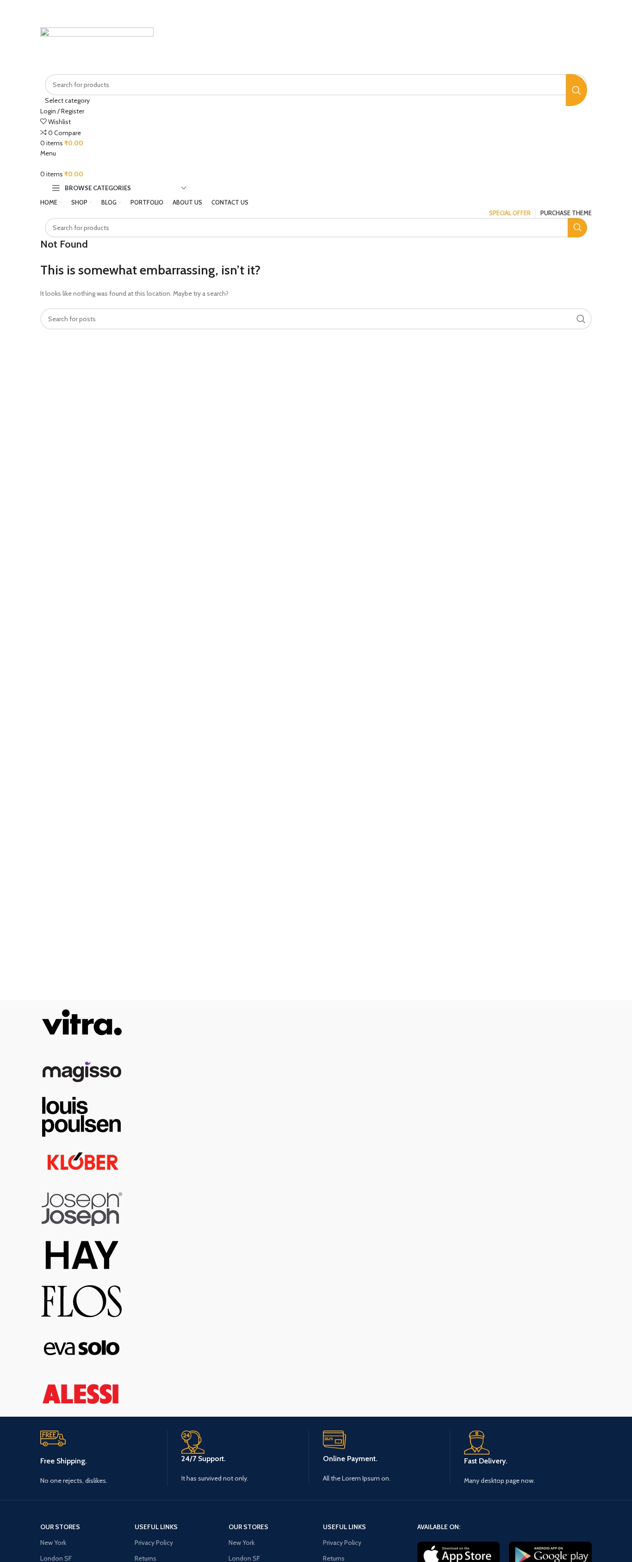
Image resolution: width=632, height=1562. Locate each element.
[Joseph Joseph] (82, 1207)
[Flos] (82, 1300)
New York (53, 1542)
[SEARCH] (576, 90)
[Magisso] (82, 1068)
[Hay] (82, 1254)
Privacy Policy (154, 1542)
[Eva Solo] (82, 1346)
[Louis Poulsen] (82, 1115)
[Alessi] (82, 1392)
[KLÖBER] (82, 1161)
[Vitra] (82, 1022)
